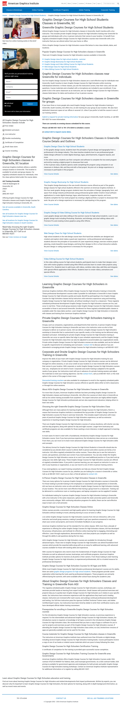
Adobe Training (84, 10)
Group (8, 106)
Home (4, 15)
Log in (99, 3)
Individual (9, 103)
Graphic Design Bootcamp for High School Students (63, 62)
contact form (87, 374)
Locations (81, 3)
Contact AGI (87, 345)
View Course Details (51, 174)
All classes (88, 3)
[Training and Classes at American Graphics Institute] (5, 3)
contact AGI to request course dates (57, 132)
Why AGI (63, 3)
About (69, 3)
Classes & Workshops (14, 10)
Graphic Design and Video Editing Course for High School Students (68, 64)
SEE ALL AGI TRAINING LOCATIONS (100, 698)
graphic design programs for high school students (72, 572)
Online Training (37, 10)
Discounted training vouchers (53, 380)
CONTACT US (61, 698)
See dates (114, 174)
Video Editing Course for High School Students (61, 69)
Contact (75, 3)
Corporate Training (108, 10)
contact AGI (92, 474)
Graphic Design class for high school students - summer (65, 59)
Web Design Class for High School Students (60, 67)
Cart (94, 3)
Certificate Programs (61, 10)
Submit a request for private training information (60, 117)
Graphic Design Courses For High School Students (27, 15)
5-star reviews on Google (18, 237)
